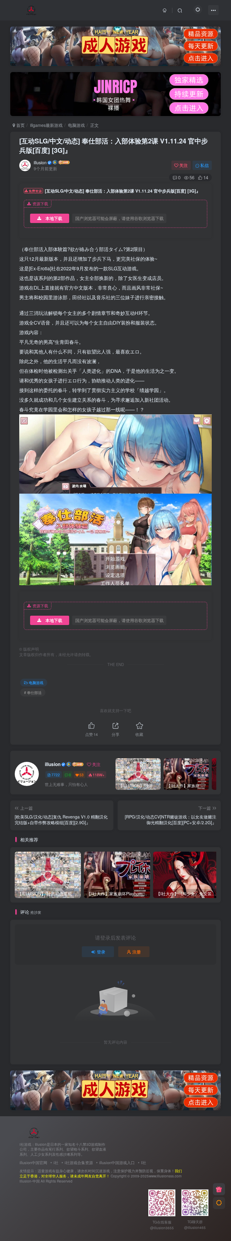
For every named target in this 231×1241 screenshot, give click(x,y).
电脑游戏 (76, 125)
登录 (101, 952)
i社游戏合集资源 (79, 1162)
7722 (55, 774)
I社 (143, 1162)
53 (81, 774)
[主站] (219, 1189)
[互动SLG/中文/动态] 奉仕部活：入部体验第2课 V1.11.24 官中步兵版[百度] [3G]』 (113, 145)
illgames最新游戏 (46, 125)
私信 (204, 165)
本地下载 (53, 218)
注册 (136, 952)
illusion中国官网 (33, 1162)
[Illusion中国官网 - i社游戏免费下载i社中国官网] (34, 1132)
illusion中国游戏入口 (117, 1162)
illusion (40, 162)
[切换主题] (219, 1203)
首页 (20, 125)
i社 (56, 1162)
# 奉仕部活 (33, 692)
